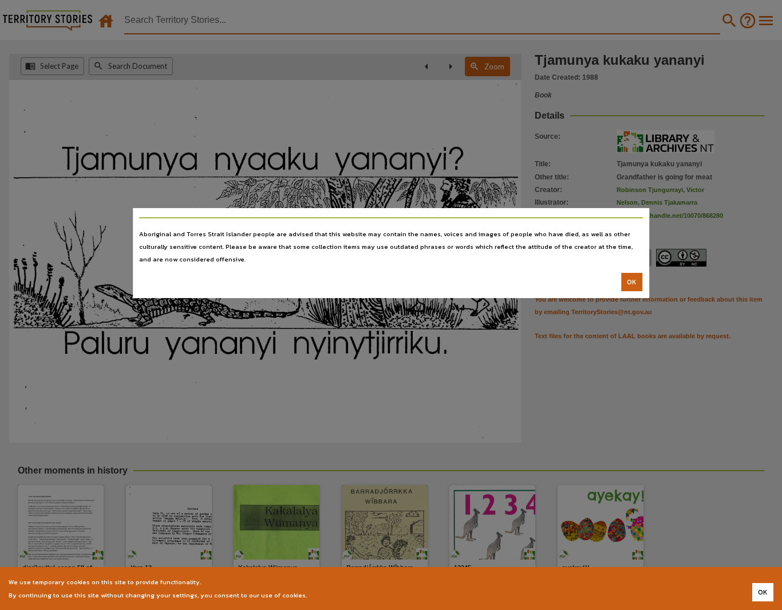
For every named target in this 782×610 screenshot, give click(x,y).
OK (632, 282)
